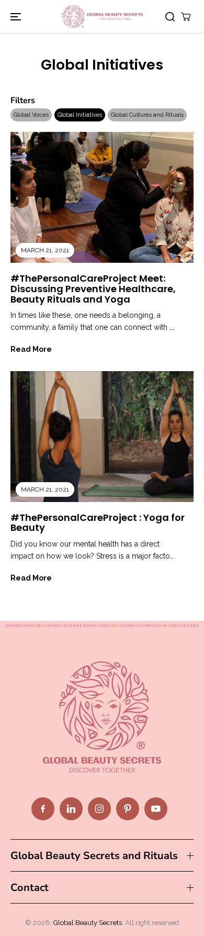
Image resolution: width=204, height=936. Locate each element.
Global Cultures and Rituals (147, 115)
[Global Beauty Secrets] (102, 16)
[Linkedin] (71, 808)
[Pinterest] (127, 808)
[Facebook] (42, 808)
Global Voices (31, 115)
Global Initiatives (80, 115)
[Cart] (186, 16)
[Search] (170, 16)
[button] (14, 16)
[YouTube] (155, 808)
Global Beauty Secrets (87, 922)
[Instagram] (99, 808)
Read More (31, 349)
